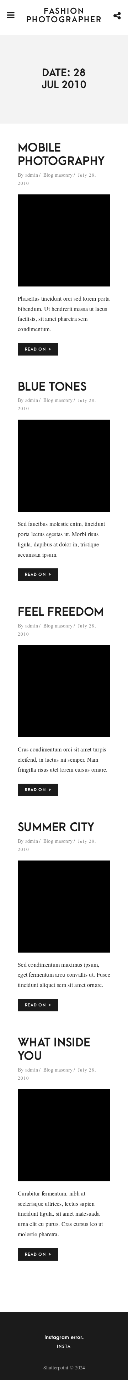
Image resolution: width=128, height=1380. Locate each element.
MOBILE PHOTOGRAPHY (61, 154)
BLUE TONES (52, 386)
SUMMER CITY (56, 827)
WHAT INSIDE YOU (54, 1049)
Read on (35, 349)
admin (31, 174)
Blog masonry (58, 174)
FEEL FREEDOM (61, 612)
